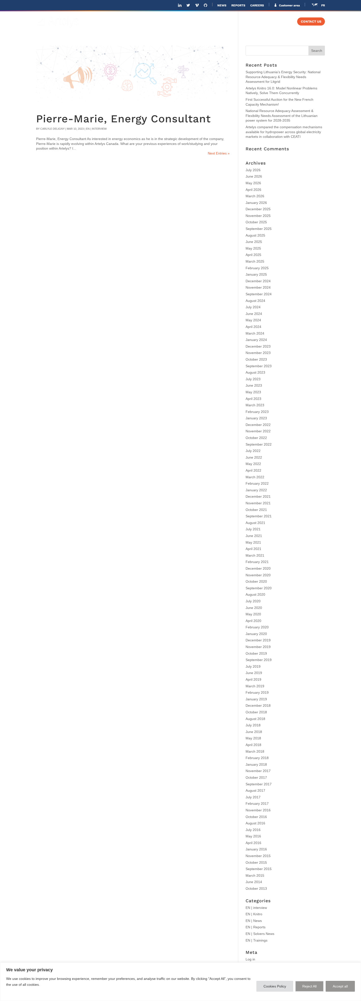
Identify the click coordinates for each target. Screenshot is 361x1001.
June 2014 (254, 882)
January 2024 (256, 340)
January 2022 (256, 490)
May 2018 (253, 738)
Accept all (340, 986)
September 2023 (259, 366)
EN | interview (96, 128)
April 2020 (253, 621)
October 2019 (256, 653)
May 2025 (253, 248)
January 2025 (256, 274)
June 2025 (254, 242)
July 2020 (253, 601)
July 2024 (253, 307)
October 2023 (256, 359)
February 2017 (257, 803)
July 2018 (253, 725)
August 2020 (255, 594)
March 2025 (255, 261)
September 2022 (259, 444)
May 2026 (253, 183)
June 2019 (254, 673)
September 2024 (259, 294)
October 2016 (256, 817)
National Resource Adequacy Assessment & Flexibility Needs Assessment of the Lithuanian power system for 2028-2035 (282, 115)
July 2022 (253, 451)
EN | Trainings (256, 940)
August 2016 (255, 823)
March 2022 (255, 477)
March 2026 (255, 196)
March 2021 (255, 555)
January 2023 (256, 418)
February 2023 (257, 412)
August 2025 (255, 235)
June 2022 (254, 457)
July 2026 (253, 170)
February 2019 (257, 692)
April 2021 (253, 549)
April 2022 (253, 470)
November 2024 (258, 287)
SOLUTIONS (182, 21)
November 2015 (258, 856)
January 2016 (256, 849)
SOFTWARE (216, 21)
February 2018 (257, 758)
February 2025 (257, 268)
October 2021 (256, 510)
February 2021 (257, 562)
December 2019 (258, 640)
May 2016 (253, 836)
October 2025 (256, 222)
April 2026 (253, 190)
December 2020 (258, 568)
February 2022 (257, 483)
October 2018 (256, 712)
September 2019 (259, 660)
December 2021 (258, 496)
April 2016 (253, 843)
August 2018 (255, 719)
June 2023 (254, 385)
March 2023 (255, 405)
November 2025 (258, 216)
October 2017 (256, 777)
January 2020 (256, 634)
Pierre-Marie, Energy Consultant (123, 119)
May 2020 (253, 614)
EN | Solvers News (260, 934)
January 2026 (256, 203)
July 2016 (253, 830)
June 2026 (254, 176)
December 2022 (258, 425)
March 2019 (255, 686)
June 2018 (254, 732)
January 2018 (256, 764)
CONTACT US (311, 21)
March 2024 (255, 333)
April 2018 (253, 745)
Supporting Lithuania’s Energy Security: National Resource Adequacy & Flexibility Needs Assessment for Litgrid (283, 77)
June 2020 (254, 608)
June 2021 (254, 536)
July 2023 (253, 379)
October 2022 (256, 438)
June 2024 (254, 314)
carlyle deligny (52, 128)
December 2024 (258, 281)
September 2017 (259, 784)
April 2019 (253, 679)
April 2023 (253, 399)
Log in (250, 959)
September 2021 (259, 516)
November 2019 (258, 647)
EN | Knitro (254, 914)
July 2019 (253, 666)
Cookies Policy (275, 986)
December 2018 (258, 705)
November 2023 (258, 353)
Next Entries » (219, 153)
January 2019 (256, 699)
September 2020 (259, 588)
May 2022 (253, 464)
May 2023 (253, 392)
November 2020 (258, 575)
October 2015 (256, 862)
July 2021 (253, 529)
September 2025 (259, 229)
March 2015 (255, 875)
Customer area (289, 5)
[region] (180, 981)
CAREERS (257, 5)
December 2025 (258, 209)
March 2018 (255, 751)
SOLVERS (248, 21)
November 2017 (258, 771)
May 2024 (253, 320)
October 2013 (256, 888)
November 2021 (258, 503)
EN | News (254, 921)
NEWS (221, 5)
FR (323, 5)
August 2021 (255, 523)
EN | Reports (255, 927)
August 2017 (255, 790)
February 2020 (257, 627)
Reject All (309, 986)
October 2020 (256, 581)
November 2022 (258, 431)
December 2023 (258, 346)
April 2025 (253, 255)
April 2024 (253, 327)
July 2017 (253, 797)
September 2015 (259, 869)
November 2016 (258, 810)
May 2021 (253, 542)
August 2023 (255, 372)
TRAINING (278, 21)
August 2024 (255, 301)
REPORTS (238, 5)
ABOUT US (154, 21)
